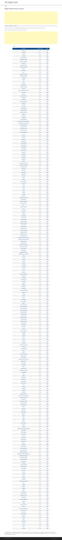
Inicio (6, 6)
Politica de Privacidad (54, 538)
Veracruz (11, 25)
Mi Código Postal (11, 2)
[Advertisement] (31, 17)
